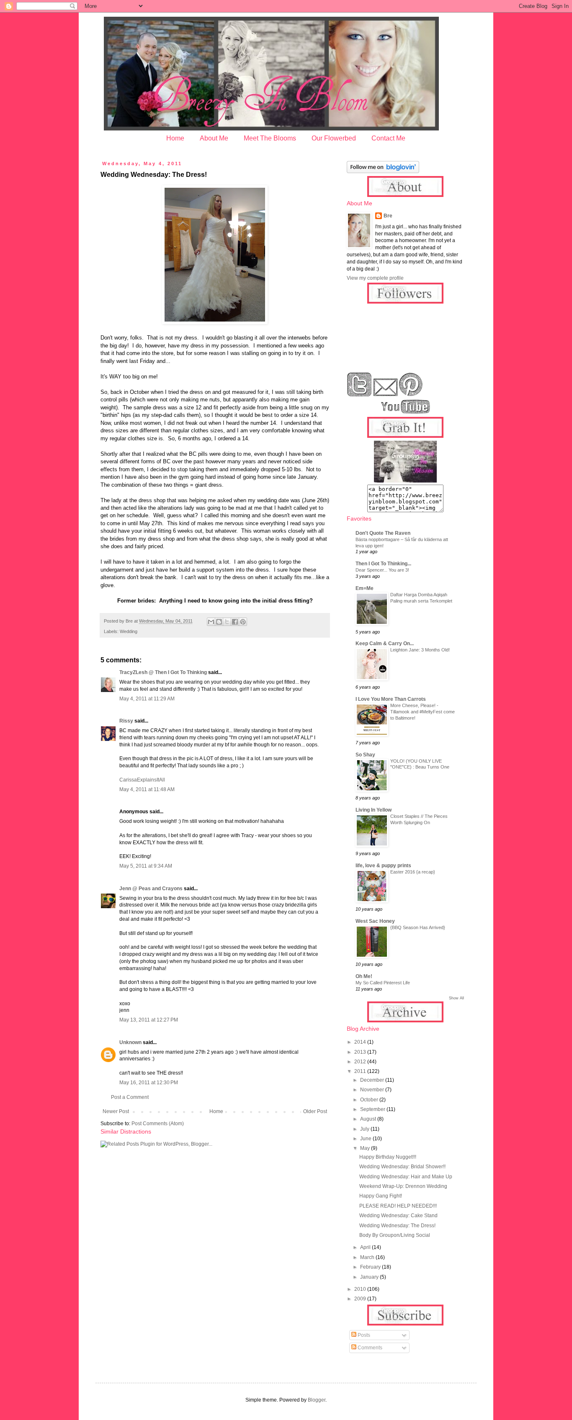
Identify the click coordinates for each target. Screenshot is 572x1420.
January (370, 1277)
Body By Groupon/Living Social (394, 1235)
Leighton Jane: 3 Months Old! (420, 649)
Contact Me (388, 138)
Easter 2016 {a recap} (412, 871)
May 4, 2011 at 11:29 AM (147, 699)
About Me (214, 138)
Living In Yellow (374, 810)
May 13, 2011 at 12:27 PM (148, 1020)
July (365, 1129)
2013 (360, 1052)
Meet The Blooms (270, 138)
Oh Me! (364, 976)
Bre (388, 216)
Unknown (130, 1042)
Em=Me (365, 588)
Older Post (315, 1111)
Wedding (128, 631)
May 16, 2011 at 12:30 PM (148, 1082)
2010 (360, 1289)
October (369, 1100)
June (366, 1139)
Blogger (316, 1400)
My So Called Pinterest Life (383, 982)
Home (175, 138)
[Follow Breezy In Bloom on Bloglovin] (383, 171)
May (365, 1148)
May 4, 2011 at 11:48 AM (147, 789)
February (371, 1267)
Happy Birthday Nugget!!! (387, 1157)
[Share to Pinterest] (243, 622)
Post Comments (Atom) (157, 1123)
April (366, 1247)
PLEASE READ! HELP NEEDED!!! (398, 1206)
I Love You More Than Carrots (391, 699)
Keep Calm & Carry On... (385, 643)
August (368, 1119)
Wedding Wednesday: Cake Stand (398, 1215)
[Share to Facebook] (235, 622)
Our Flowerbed (334, 138)
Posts (363, 1335)
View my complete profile (375, 278)
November (372, 1090)
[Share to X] (227, 622)
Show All (456, 998)
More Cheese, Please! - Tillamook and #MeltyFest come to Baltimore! (422, 711)
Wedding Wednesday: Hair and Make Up (405, 1177)
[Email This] (211, 622)
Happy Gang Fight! (380, 1196)
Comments (369, 1348)
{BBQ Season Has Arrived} (417, 927)
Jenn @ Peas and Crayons (151, 888)
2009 (360, 1299)
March (368, 1257)
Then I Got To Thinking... (383, 564)
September (373, 1109)
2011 (360, 1071)
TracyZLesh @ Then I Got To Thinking (163, 672)
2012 (360, 1062)
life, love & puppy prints (383, 865)
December (372, 1080)
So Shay (365, 755)
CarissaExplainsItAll (142, 780)
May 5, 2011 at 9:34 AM (145, 866)
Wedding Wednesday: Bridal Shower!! (402, 1167)
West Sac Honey (375, 921)
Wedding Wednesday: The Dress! (397, 1225)
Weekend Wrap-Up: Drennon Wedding (403, 1186)
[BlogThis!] (219, 622)
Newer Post (116, 1111)
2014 (360, 1042)
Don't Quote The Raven (383, 533)
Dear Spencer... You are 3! (382, 569)
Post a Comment (130, 1097)
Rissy (126, 721)
